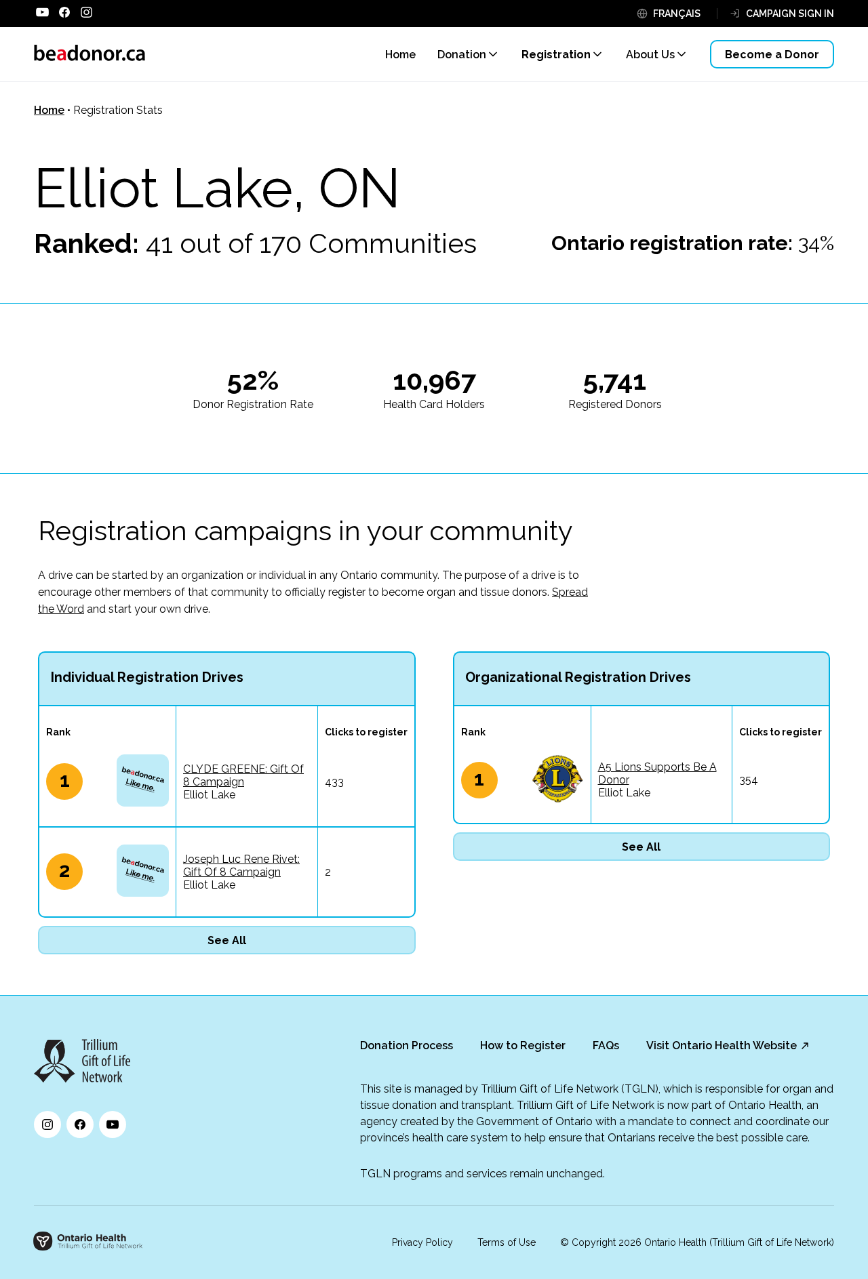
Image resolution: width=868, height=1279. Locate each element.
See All (227, 940)
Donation (461, 54)
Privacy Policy (422, 1242)
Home (49, 110)
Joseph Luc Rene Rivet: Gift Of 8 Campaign (241, 865)
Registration (556, 54)
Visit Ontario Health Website (721, 1045)
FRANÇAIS (677, 13)
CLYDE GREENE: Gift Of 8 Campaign (243, 775)
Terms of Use (506, 1242)
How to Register (523, 1045)
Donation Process (406, 1045)
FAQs (606, 1045)
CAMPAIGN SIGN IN (790, 13)
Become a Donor (772, 54)
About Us (650, 54)
